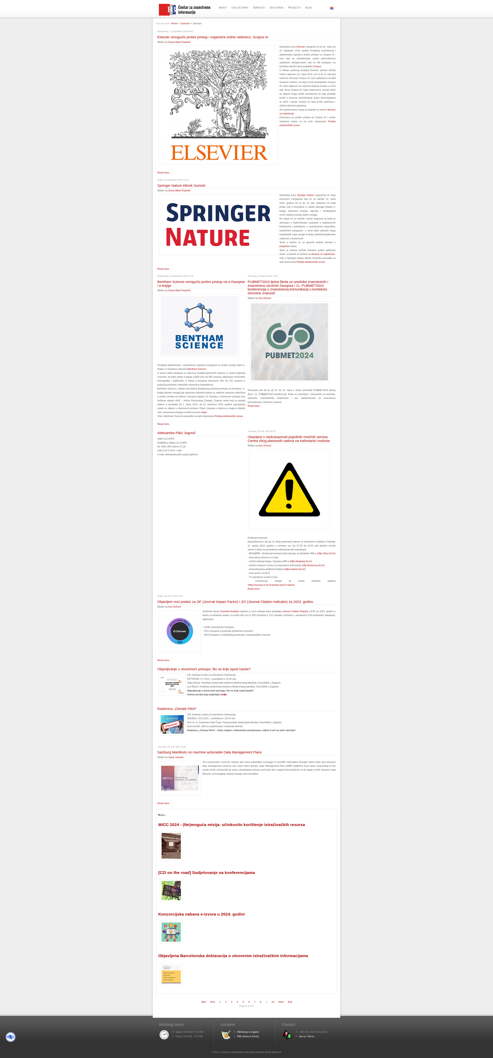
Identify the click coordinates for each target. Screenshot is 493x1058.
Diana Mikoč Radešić (179, 42)
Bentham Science (197, 369)
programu (284, 246)
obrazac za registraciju (323, 254)
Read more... (164, 172)
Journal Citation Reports (295, 611)
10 (273, 1002)
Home (174, 23)
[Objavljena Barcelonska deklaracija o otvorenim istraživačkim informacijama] (171, 984)
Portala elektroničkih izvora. (311, 262)
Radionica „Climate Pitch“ (176, 709)
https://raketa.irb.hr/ (295, 569)
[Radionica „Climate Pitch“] (172, 734)
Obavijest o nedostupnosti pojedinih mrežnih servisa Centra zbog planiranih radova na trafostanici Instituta (289, 439)
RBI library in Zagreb (248, 1032)
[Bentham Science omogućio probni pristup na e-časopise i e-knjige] (199, 356)
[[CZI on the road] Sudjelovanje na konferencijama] (171, 901)
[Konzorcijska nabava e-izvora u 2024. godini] (171, 942)
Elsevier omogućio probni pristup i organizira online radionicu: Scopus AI (212, 37)
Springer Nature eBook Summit (181, 185)
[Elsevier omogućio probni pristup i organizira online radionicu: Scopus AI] (218, 163)
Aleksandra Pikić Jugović (176, 433)
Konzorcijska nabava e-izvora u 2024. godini (201, 914)
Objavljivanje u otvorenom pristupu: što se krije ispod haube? (204, 669)
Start (203, 1002)
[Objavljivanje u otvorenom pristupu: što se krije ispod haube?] (172, 695)
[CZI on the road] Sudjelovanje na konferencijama (206, 872)
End (290, 1002)
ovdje (204, 412)
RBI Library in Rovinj (248, 1036)
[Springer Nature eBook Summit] (218, 254)
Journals (184, 23)
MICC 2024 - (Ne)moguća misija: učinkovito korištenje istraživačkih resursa (231, 824)
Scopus (317, 66)
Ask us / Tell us (306, 1036)
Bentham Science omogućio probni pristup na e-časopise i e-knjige (201, 284)
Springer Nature (305, 195)
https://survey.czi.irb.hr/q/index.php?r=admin (271, 585)
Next (281, 1002)
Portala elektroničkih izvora (229, 416)
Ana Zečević (264, 298)
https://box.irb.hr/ (326, 553)
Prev (212, 1002)
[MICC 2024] (171, 859)
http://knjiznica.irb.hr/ (313, 565)
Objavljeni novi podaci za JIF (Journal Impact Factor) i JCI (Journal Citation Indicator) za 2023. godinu (235, 602)
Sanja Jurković (176, 757)
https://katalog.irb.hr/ (300, 561)
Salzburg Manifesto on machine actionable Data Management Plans (209, 752)
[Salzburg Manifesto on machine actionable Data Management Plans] (180, 794)
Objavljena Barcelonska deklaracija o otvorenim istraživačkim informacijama (233, 955)
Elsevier (301, 46)
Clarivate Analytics (229, 611)
